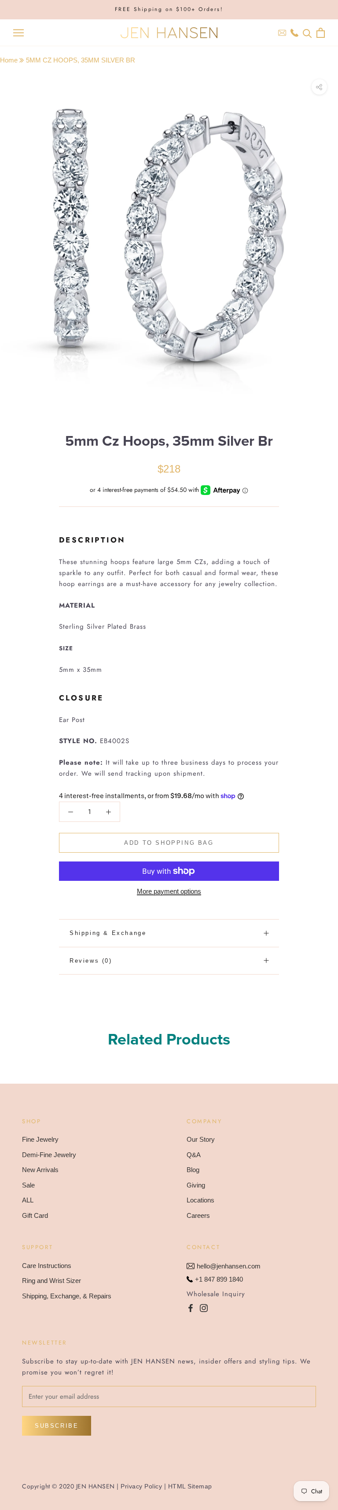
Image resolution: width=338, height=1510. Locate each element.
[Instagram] (204, 1307)
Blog (193, 1169)
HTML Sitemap (190, 1486)
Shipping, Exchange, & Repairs (66, 1296)
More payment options (169, 891)
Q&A (194, 1154)
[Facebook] (191, 1307)
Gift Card (35, 1215)
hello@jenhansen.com (229, 1266)
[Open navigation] (18, 33)
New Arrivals (40, 1169)
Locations (200, 1200)
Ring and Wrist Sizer (51, 1280)
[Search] (307, 32)
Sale (28, 1185)
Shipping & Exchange (108, 933)
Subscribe (56, 1425)
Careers (198, 1215)
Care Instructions (46, 1265)
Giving (196, 1185)
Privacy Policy (141, 1486)
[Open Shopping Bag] (320, 33)
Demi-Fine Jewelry (49, 1154)
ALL (27, 1200)
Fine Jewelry (40, 1139)
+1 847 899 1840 (219, 1279)
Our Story (201, 1139)
